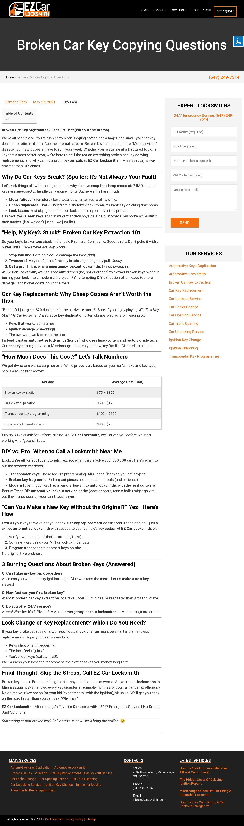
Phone (137, 784)
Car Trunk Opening (183, 323)
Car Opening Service (185, 315)
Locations (178, 10)
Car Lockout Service (185, 299)
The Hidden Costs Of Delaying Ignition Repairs (201, 781)
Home (144, 10)
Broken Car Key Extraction (190, 282)
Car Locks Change (183, 307)
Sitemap (91, 819)
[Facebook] (233, 820)
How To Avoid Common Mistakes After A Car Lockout (203, 770)
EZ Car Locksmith (52, 819)
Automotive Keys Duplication (192, 266)
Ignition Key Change (185, 340)
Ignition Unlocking (183, 348)
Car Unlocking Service (186, 332)
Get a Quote (225, 11)
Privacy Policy (74, 819)
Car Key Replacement (186, 290)
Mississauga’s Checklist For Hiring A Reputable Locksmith (205, 793)
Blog (194, 10)
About (207, 10)
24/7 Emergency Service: (203, 117)
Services (159, 10)
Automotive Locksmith (187, 274)
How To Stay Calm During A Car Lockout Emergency (202, 804)
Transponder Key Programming (194, 356)
